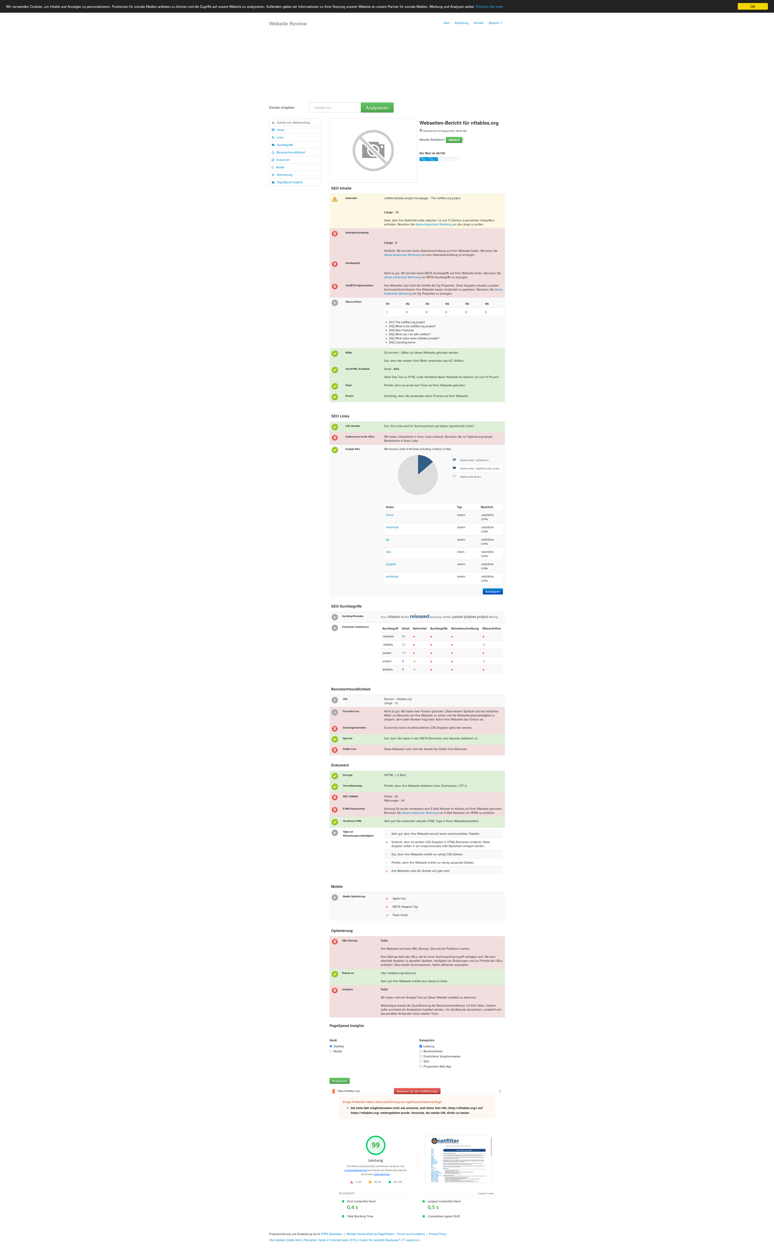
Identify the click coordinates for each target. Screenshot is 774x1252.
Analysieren (377, 107)
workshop (392, 576)
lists (388, 552)
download (392, 527)
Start (447, 23)
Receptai (310, 1240)
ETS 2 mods (358, 1240)
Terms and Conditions (411, 1234)
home (389, 515)
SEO (426, 1061)
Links (278, 137)
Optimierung (283, 175)
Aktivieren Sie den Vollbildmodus (417, 1091)
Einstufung (461, 23)
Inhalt (279, 130)
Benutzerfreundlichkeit (289, 152)
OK (752, 6)
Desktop (339, 1046)
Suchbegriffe (284, 145)
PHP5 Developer (331, 1234)
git (387, 539)
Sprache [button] (494, 23)
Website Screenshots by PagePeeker (370, 1234)
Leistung (428, 1046)
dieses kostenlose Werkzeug (433, 224)
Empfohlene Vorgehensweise (442, 1056)
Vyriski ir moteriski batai (333, 1240)
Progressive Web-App (437, 1066)
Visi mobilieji (277, 1240)
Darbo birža (294, 1240)
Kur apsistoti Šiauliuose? (384, 1240)
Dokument (282, 160)
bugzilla (391, 564)
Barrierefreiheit (432, 1051)
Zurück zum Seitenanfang (292, 122)
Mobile (279, 167)
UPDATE (454, 140)
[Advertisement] (387, 68)
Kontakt (478, 23)
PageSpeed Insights (289, 182)
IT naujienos (410, 1240)
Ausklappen (492, 591)
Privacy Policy (437, 1234)
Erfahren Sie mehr (489, 6)
